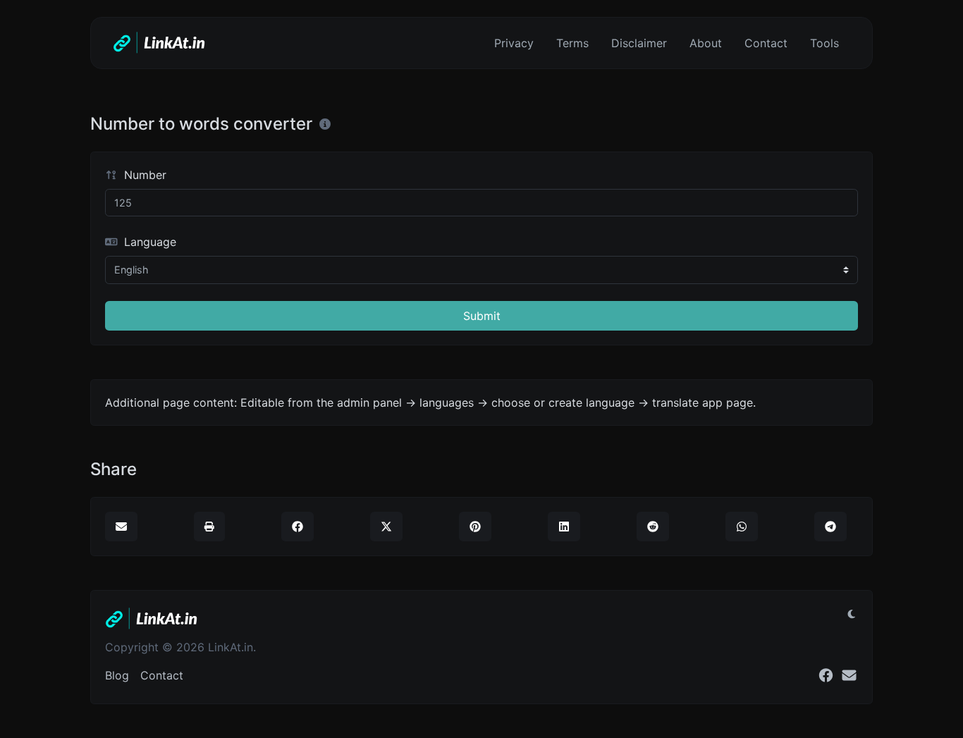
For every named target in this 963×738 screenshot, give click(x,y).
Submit (482, 316)
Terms (572, 43)
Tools (824, 43)
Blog (117, 675)
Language (148, 242)
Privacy (514, 43)
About (705, 43)
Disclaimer (639, 43)
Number (143, 175)
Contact (765, 43)
